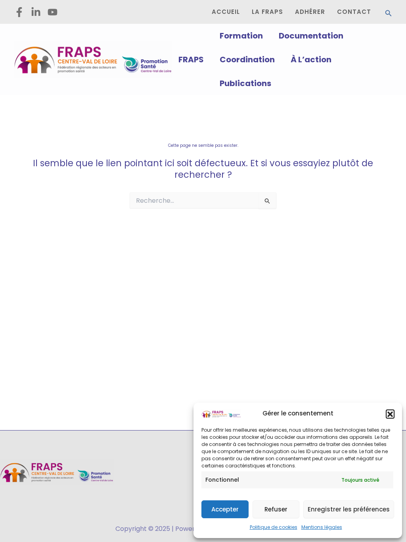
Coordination (247, 59)
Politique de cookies (273, 527)
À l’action (311, 59)
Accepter (225, 509)
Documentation (311, 35)
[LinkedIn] (36, 12)
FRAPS (191, 59)
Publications (245, 83)
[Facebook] (19, 12)
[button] (390, 414)
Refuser (275, 509)
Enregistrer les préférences (349, 509)
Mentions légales (321, 527)
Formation (241, 35)
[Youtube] (52, 12)
